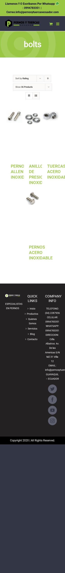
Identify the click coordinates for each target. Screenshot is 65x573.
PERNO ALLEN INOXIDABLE (22, 171)
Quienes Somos (32, 321)
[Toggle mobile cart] (51, 24)
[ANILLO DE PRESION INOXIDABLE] (32, 135)
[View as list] (36, 95)
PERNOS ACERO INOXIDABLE (41, 252)
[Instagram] (52, 420)
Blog (32, 334)
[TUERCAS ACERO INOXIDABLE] (51, 135)
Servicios (32, 328)
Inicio (32, 308)
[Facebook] (52, 399)
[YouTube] (52, 410)
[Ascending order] (47, 78)
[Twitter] (52, 388)
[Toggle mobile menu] (58, 24)
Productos (32, 313)
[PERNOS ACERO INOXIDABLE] (32, 216)
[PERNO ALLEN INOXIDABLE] (14, 135)
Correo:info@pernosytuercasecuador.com (32, 12)
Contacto (32, 339)
